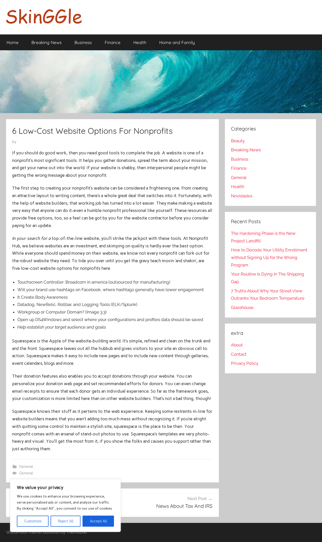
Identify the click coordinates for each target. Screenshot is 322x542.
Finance (112, 42)
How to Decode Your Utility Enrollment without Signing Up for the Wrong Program (269, 257)
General (26, 466)
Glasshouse (242, 307)
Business (83, 42)
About (237, 344)
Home (13, 42)
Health (139, 42)
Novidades (241, 195)
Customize (33, 521)
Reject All (65, 521)
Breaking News (46, 42)
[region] (65, 505)
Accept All (98, 521)
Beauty (238, 140)
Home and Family (177, 42)
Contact (239, 354)
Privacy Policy (244, 363)
